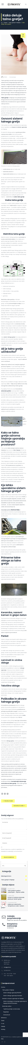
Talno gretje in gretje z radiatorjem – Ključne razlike (16, 891)
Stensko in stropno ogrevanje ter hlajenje (13, 998)
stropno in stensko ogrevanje (19, 127)
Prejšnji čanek (8, 801)
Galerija (3, 1026)
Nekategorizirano (6, 876)
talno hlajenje (16, 450)
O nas (2, 1023)
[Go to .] (1, 22)
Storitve (3, 987)
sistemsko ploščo (6, 391)
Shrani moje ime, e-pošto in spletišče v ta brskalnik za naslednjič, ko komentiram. (12, 850)
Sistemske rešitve (6, 1006)
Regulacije (6, 1012)
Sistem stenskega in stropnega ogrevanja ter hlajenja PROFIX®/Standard (15, 1002)
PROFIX (5, 77)
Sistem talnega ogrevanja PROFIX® (12, 992)
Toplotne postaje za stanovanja (11, 1009)
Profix (24, 715)
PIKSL (2, 1039)
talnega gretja (10, 741)
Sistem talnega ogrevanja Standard (12, 995)
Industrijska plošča (10, 510)
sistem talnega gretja (9, 337)
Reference (4, 1017)
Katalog (3, 1029)
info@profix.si (7, 967)
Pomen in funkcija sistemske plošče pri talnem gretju (16, 898)
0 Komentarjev (12, 77)
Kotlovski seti (6, 1015)
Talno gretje (4, 97)
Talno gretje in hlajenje (7, 880)
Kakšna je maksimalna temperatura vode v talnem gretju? (12, 906)
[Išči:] (14, 865)
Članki (2, 1020)
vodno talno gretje (19, 197)
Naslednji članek (19, 805)
